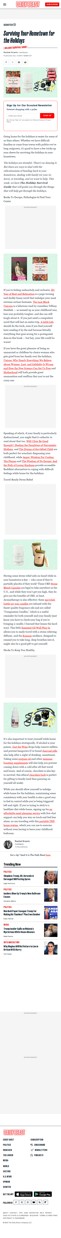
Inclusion (34, 1215)
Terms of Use (38, 120)
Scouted (7, 1187)
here (48, 855)
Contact (14, 1213)
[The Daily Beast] (28, 5)
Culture (7, 1171)
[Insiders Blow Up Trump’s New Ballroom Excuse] (50, 901)
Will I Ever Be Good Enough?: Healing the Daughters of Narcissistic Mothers (30, 445)
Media (5, 1160)
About (6, 1213)
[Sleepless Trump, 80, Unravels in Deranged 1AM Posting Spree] (50, 883)
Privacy (48, 1213)
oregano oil (24, 758)
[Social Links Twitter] (22, 1203)
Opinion (6, 1182)
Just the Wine (20, 746)
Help (42, 1213)
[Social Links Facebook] (16, 1203)
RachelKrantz (22, 847)
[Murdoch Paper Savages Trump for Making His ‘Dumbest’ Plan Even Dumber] (50, 918)
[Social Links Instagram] (27, 1203)
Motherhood (10, 372)
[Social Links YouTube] (33, 1203)
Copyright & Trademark (14, 1218)
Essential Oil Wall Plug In (35, 627)
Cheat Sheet (8, 1140)
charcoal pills (49, 750)
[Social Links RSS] (39, 1203)
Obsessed (7, 1150)
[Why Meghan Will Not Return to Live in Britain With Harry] (50, 954)
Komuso (27, 635)
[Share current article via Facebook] (6, 62)
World (6, 1166)
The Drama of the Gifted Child (36, 449)
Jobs (26, 1213)
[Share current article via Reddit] (25, 62)
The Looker (8, 1155)
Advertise (34, 1213)
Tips (21, 1213)
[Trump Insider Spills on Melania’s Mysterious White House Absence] (50, 936)
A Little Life (47, 321)
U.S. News (7, 1176)
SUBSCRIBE (52, 4)
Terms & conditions (48, 1215)
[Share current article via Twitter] (12, 62)
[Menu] (7, 4)
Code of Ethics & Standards (16, 1215)
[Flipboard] (45, 1203)
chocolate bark (37, 774)
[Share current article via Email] (18, 62)
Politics (7, 1145)
